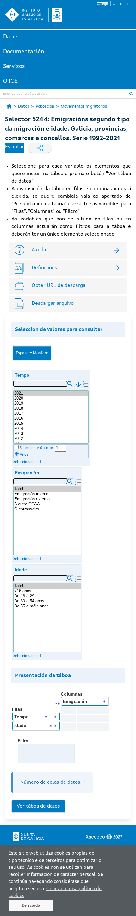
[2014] (51, 428)
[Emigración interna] (47, 494)
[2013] (51, 433)
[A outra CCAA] (47, 504)
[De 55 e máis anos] (47, 606)
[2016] (51, 418)
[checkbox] (17, 447)
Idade (21, 569)
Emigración (27, 472)
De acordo (31, 905)
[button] (70, 384)
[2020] (51, 398)
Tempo (22, 375)
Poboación (45, 107)
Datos (11, 37)
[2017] (51, 413)
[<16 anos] (47, 591)
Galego (102, 4)
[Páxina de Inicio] (9, 106)
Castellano (121, 4)
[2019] (51, 403)
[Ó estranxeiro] (47, 509)
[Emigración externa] (47, 499)
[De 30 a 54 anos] (47, 601)
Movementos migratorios (84, 107)
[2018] (51, 408)
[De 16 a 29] (47, 596)
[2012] (51, 438)
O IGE (10, 81)
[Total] (47, 489)
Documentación (23, 51)
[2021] (51, 393)
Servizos (14, 66)
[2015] (51, 423)
